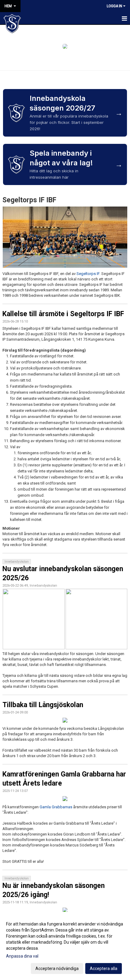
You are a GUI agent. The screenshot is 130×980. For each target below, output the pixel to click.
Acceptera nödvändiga (57, 968)
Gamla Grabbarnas (56, 807)
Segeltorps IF (87, 273)
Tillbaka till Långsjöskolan (42, 705)
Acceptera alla (103, 968)
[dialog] (65, 946)
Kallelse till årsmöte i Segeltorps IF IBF (63, 314)
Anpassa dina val (22, 956)
